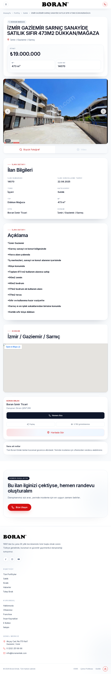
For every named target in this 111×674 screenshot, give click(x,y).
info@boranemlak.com (16, 653)
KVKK (76, 669)
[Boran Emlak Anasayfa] (55, 4)
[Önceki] (7, 111)
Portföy (17, 13)
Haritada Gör (57, 432)
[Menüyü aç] (6, 4)
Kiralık (6, 583)
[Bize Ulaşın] (105, 4)
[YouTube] (18, 559)
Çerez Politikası (87, 669)
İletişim (6, 627)
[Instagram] (12, 559)
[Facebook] (5, 559)
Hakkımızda (8, 606)
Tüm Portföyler (10, 574)
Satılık (25, 13)
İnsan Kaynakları (10, 618)
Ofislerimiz (7, 610)
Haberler (7, 587)
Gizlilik (98, 669)
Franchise (7, 614)
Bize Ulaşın (21, 507)
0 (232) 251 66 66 (14, 648)
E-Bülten (7, 623)
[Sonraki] (103, 111)
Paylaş (32, 424)
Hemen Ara (57, 415)
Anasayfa (7, 13)
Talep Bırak (8, 591)
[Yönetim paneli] (105, 668)
